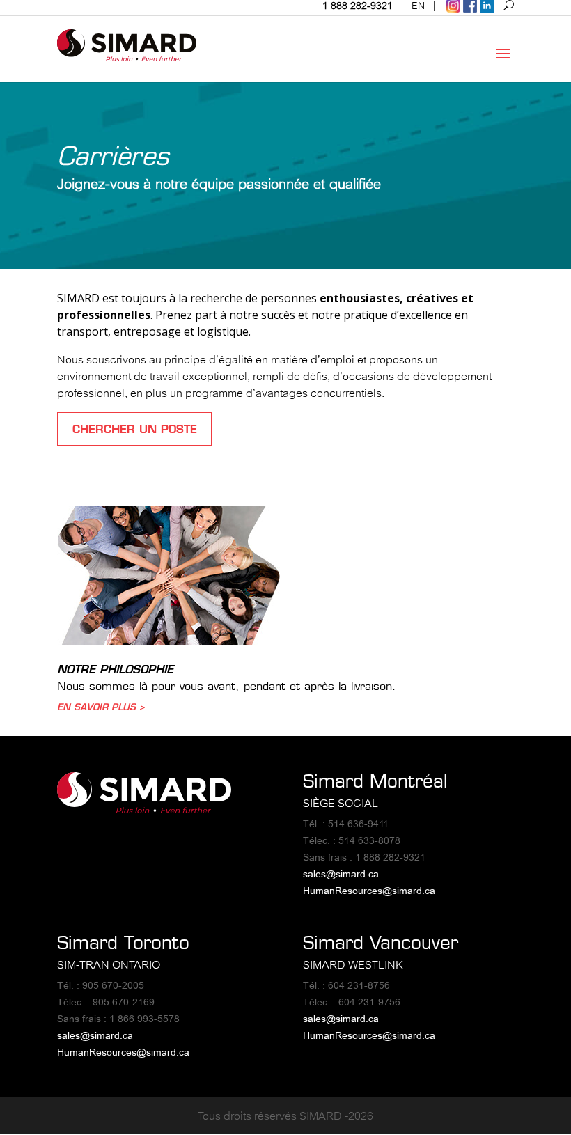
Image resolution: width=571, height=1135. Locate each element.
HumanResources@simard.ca (369, 890)
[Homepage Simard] (144, 809)
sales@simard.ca (341, 873)
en (418, 5)
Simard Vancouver (380, 942)
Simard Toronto (123, 942)
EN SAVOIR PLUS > (101, 706)
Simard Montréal (375, 781)
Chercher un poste (134, 429)
